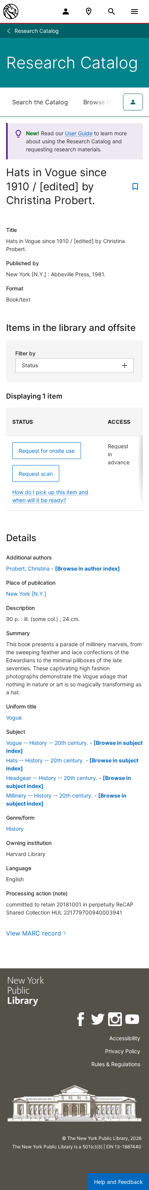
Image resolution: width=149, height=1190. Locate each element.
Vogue (14, 717)
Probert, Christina (28, 568)
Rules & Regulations (115, 1064)
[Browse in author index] (87, 568)
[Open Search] (111, 11)
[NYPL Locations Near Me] (88, 11)
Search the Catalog (40, 102)
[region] (74, 459)
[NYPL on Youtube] (132, 1020)
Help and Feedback (118, 1182)
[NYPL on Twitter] (98, 1020)
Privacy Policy (122, 1051)
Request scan (36, 473)
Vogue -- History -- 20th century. (47, 742)
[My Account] (65, 11)
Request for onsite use (46, 450)
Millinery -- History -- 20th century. (49, 795)
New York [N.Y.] (26, 593)
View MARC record (33, 933)
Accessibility (124, 1038)
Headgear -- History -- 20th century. (51, 778)
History (15, 828)
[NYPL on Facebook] (81, 1020)
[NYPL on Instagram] (115, 1020)
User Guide (78, 133)
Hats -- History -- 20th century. (45, 760)
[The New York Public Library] (10, 11)
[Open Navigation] (134, 11)
